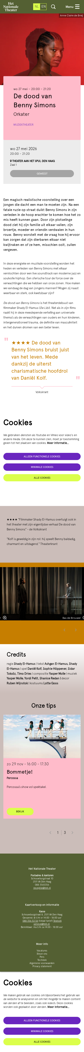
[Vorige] (64, 630)
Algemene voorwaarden (42, 963)
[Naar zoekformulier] (53, 6)
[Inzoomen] (4, 617)
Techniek (42, 960)
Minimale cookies (42, 467)
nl (37, 6)
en (43, 6)
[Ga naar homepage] (10, 6)
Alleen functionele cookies (42, 456)
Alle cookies (42, 477)
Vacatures (42, 950)
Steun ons (42, 953)
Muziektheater (23, 124)
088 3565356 (42, 884)
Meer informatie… (58, 443)
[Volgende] (76, 630)
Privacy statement (42, 966)
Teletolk (57, 920)
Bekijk (20, 811)
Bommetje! (20, 772)
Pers (42, 956)
